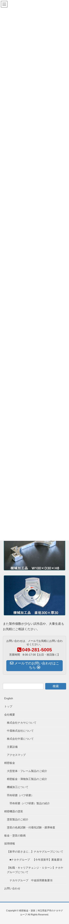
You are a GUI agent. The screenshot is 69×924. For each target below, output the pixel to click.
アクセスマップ (16, 754)
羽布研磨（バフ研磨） (20, 795)
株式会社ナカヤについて (21, 722)
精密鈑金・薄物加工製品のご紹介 (27, 779)
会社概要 (9, 714)
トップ (8, 706)
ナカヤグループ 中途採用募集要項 (31, 880)
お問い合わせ (12, 888)
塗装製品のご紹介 (17, 819)
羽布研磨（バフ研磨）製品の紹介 (30, 803)
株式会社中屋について (20, 738)
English (8, 698)
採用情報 (9, 843)
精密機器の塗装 (13, 811)
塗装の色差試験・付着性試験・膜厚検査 (31, 827)
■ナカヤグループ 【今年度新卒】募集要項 (36, 859)
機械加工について (17, 787)
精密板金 (9, 762)
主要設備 (12, 746)
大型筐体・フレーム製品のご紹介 (27, 770)
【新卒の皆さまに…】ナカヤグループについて (35, 851)
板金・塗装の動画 (15, 835)
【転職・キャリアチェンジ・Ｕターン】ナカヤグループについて (35, 870)
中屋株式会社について (20, 730)
